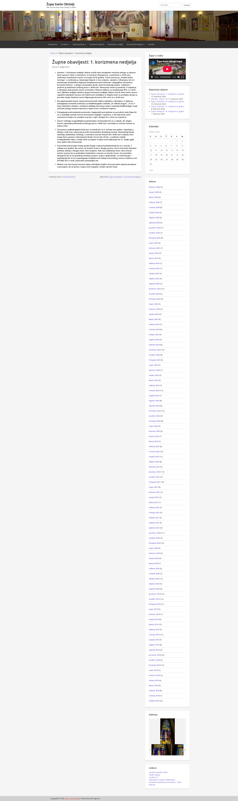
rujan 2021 (153, 487)
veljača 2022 (154, 461)
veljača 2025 (154, 278)
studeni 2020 (154, 538)
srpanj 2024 (154, 314)
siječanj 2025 (154, 283)
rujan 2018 (153, 670)
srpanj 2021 (154, 497)
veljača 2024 (154, 339)
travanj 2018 (154, 695)
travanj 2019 (154, 634)
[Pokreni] (152, 77)
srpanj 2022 (154, 436)
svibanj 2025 (154, 263)
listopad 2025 (155, 238)
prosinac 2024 (155, 289)
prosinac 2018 (155, 655)
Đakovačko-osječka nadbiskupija (162, 780)
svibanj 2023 (154, 385)
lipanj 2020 (153, 563)
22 (177, 155)
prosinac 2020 (155, 533)
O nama (64, 44)
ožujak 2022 (154, 456)
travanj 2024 (154, 329)
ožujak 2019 (154, 639)
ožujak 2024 (154, 334)
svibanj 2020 (154, 568)
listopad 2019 (155, 604)
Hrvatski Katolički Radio (158, 772)
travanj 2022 (154, 451)
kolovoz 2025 (154, 248)
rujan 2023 (153, 365)
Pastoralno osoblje (115, 44)
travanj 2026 (154, 207)
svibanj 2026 (154, 202)
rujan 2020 (153, 548)
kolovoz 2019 (154, 614)
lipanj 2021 (153, 502)
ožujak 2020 (154, 578)
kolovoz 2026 (154, 187)
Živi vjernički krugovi (135, 44)
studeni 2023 (154, 355)
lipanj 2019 (153, 624)
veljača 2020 (154, 584)
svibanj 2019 (154, 629)
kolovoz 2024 (154, 309)
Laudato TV (153, 777)
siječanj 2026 (154, 222)
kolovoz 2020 (154, 553)
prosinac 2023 (155, 350)
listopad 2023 (155, 360)
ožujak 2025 (154, 273)
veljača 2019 (154, 645)
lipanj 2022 (153, 441)
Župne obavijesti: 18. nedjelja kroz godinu (167, 111)
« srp (151, 170)
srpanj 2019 (154, 619)
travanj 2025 (154, 268)
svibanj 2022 (154, 446)
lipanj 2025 (153, 258)
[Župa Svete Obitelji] (119, 25)
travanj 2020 (154, 573)
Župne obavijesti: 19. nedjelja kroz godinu (167, 106)
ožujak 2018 (154, 701)
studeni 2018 (154, 660)
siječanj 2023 (154, 406)
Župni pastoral (79, 44)
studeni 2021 (154, 477)
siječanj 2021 (154, 528)
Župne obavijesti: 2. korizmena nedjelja (124, 177)
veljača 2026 (154, 217)
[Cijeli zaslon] (182, 77)
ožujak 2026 (154, 212)
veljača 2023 (154, 400)
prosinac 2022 (155, 411)
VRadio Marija (154, 775)
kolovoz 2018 (154, 675)
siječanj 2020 (154, 589)
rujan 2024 (153, 304)
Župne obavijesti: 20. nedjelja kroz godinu (167, 101)
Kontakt (151, 44)
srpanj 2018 (154, 680)
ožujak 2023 (154, 395)
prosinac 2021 (155, 472)
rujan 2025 (153, 243)
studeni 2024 (154, 294)
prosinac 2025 (155, 228)
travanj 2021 (154, 512)
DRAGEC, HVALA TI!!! (159, 99)
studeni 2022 (154, 416)
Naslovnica (52, 44)
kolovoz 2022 (154, 431)
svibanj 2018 (154, 690)
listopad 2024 (155, 299)
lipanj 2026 (153, 197)
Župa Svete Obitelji (60, 4)
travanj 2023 (154, 390)
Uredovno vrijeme (97, 44)
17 (151, 155)
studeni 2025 (154, 233)
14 (172, 150)
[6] (182, 750)
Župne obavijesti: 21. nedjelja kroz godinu (167, 94)
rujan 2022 (153, 426)
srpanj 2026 (154, 192)
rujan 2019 (153, 609)
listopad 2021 (155, 482)
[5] (161, 750)
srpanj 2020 (154, 558)
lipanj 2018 (153, 685)
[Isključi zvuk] (178, 77)
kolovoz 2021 (154, 492)
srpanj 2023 (154, 375)
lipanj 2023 (153, 380)
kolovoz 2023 (154, 370)
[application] (167, 69)
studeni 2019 (154, 599)
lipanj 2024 (153, 319)
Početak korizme (68, 177)
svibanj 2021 (154, 507)
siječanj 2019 (154, 650)
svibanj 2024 (154, 324)
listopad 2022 (155, 421)
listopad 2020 (155, 543)
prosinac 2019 (155, 594)
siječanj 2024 (154, 344)
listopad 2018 (155, 665)
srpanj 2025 (154, 253)
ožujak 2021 (154, 517)
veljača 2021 (154, 523)
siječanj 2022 (154, 467)
